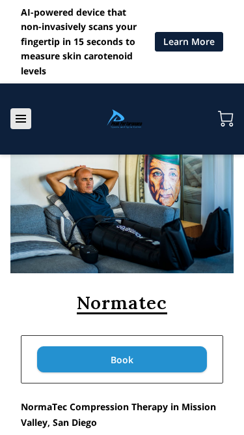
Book (122, 359)
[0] (226, 119)
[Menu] (20, 118)
